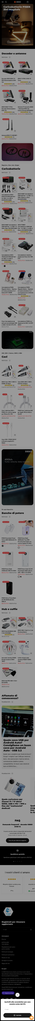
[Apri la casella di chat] (32, 1018)
